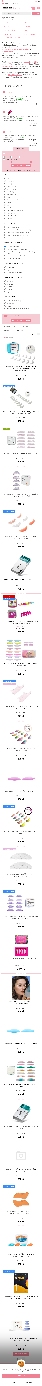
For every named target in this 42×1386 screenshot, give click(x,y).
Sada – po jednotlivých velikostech (18, 230)
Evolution (10, 181)
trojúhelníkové (7, 51)
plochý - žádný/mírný (14, 300)
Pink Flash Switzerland (14, 210)
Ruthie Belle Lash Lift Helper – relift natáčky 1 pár (18, 98)
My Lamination (12, 200)
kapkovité (18, 49)
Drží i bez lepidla (13, 246)
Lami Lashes (11, 189)
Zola (9, 218)
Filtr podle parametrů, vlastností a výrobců (20, 170)
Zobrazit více (20, 149)
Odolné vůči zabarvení (14, 258)
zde (31, 1371)
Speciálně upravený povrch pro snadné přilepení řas (21, 252)
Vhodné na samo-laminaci (16, 256)
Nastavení (15, 1382)
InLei (9, 184)
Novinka (16, 157)
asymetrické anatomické (15, 272)
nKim (9, 202)
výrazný (10, 303)
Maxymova (11, 194)
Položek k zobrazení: (21, 165)
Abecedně (19, 330)
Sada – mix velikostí (14, 227)
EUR (39, 1)
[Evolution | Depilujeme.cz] (11, 8)
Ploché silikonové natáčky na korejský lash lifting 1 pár (19, 137)
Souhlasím (22, 1376)
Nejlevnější (25, 326)
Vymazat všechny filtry (13, 316)
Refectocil (10, 213)
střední (9, 306)
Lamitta (10, 192)
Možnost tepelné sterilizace (16, 249)
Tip (22, 157)
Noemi (9, 205)
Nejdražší (7, 330)
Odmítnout (28, 1382)
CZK (36, 1)
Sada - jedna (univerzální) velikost (18, 232)
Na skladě (9, 153)
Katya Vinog (11, 186)
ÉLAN (9, 178)
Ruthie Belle (11, 216)
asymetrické (11, 270)
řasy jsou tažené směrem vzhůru (18, 308)
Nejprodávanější (10, 326)
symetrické (11, 267)
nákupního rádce (15, 75)
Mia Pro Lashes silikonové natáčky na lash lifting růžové (20, 117)
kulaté (10, 49)
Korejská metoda (11, 159)
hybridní (26, 49)
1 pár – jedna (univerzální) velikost (18, 235)
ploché (4, 49)
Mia (8, 197)
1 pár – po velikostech (14, 238)
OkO (8, 208)
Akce (7, 157)
